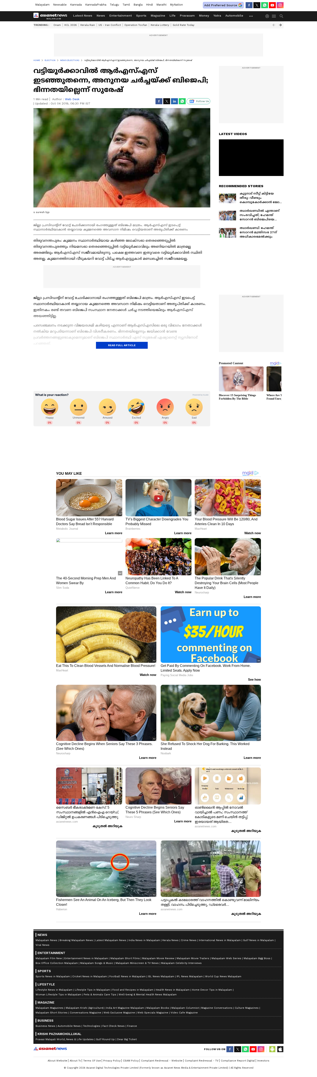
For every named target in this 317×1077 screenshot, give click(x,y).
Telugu (114, 4)
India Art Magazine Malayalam (125, 1007)
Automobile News (69, 1025)
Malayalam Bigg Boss (257, 958)
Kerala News (170, 940)
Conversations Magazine (85, 1012)
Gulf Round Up (105, 1039)
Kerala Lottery (160, 24)
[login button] (268, 16)
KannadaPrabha (95, 4)
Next (280, 25)
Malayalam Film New (49, 958)
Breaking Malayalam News (76, 940)
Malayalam (42, 4)
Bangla (138, 4)
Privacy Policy (112, 1060)
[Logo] (51, 16)
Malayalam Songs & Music (96, 963)
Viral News (42, 944)
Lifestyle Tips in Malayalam (92, 989)
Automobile (234, 15)
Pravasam (187, 15)
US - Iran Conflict (110, 24)
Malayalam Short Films (125, 958)
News (101, 15)
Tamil (126, 4)
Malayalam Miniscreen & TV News (137, 963)
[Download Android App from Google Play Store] (272, 1049)
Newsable (60, 4)
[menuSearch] (281, 16)
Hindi (149, 4)
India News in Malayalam (144, 940)
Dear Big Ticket (127, 1039)
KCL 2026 (70, 24)
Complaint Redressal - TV (201, 1060)
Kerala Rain (87, 24)
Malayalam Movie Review (158, 958)
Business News (45, 1025)
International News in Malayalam (220, 940)
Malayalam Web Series (226, 958)
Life (172, 15)
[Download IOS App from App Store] (280, 1049)
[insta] (280, 5)
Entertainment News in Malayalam (86, 958)
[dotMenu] (251, 16)
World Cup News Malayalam (223, 976)
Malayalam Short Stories (51, 1012)
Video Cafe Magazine (184, 1012)
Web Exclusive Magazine (119, 1012)
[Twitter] (256, 5)
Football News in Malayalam (127, 976)
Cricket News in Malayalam (89, 976)
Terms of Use (92, 1060)
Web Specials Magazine (152, 1012)
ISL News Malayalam (161, 976)
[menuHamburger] (274, 16)
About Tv (75, 1060)
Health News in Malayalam (173, 989)
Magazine (158, 15)
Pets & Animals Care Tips (100, 994)
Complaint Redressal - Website (161, 1060)
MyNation (176, 4)
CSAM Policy (131, 1060)
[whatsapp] (264, 5)
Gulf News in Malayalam (258, 940)
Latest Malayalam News (110, 940)
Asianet (50, 1048)
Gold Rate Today (183, 24)
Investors (263, 1060)
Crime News (188, 940)
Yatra (217, 15)
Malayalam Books (157, 1007)
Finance (132, 1025)
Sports (141, 15)
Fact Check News (113, 1025)
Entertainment (120, 15)
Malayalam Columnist (185, 1007)
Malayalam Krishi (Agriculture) (85, 1007)
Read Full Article (122, 345)
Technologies (91, 1025)
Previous (274, 25)
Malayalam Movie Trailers (193, 958)
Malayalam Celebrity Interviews (181, 963)
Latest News (82, 15)
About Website (57, 1060)
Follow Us (202, 101)
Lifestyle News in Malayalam (54, 989)
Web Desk (72, 99)
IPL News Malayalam (190, 976)
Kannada (76, 4)
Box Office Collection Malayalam (57, 963)
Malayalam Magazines (49, 1007)
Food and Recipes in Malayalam (132, 989)
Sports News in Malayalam (53, 976)
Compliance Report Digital (238, 1060)
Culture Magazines (247, 1007)
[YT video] (272, 5)
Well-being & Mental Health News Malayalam (148, 994)
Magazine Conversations (216, 1007)
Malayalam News (46, 940)
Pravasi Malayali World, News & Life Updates (65, 1039)
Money (204, 15)
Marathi (161, 4)
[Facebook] (249, 5)
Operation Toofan (135, 24)
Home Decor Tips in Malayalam (212, 989)
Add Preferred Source (220, 5)
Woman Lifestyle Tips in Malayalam (58, 994)
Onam (57, 24)
